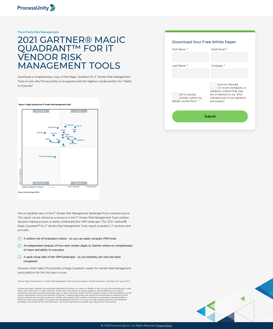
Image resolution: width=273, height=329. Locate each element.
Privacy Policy (164, 325)
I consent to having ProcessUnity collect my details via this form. (187, 98)
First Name (179, 49)
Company (217, 65)
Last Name (179, 65)
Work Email (218, 49)
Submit (210, 116)
